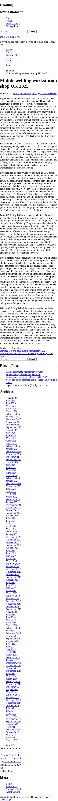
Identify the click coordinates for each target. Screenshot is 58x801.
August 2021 (12, 515)
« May (3, 771)
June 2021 (11, 521)
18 (7, 761)
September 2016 (13, 670)
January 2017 (12, 660)
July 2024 (10, 465)
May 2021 (11, 523)
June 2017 (11, 646)
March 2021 (11, 529)
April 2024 (11, 473)
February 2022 (13, 499)
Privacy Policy (13, 23)
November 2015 (13, 684)
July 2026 (10, 400)
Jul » (10, 771)
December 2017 (13, 633)
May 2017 (11, 649)
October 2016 (12, 668)
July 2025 (10, 432)
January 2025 (12, 448)
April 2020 (11, 558)
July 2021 (10, 518)
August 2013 (12, 724)
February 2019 (13, 596)
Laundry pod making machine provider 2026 (27, 377)
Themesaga (5, 799)
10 (4, 758)
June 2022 (11, 489)
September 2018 (13, 609)
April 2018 (11, 622)
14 (16, 758)
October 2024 (12, 456)
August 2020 (12, 547)
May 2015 (11, 692)
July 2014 (10, 708)
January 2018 (12, 630)
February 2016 (13, 681)
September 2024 (13, 459)
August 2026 (12, 398)
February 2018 (13, 628)
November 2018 (13, 604)
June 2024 (11, 467)
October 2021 (12, 510)
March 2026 (11, 411)
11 (7, 758)
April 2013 (11, 727)
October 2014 (12, 705)
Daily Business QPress (10, 37)
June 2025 (11, 435)
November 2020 (13, 539)
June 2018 (11, 617)
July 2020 (10, 550)
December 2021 (13, 505)
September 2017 (13, 638)
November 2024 (13, 454)
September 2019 (13, 577)
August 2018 (12, 612)
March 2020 (11, 561)
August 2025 (12, 430)
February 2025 (13, 446)
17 (4, 761)
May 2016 (11, 676)
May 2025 (11, 438)
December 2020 (13, 537)
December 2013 (13, 719)
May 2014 (11, 713)
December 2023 (13, 483)
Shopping (16, 348)
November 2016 (13, 665)
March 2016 (11, 679)
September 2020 (13, 545)
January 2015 (12, 697)
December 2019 (13, 569)
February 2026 (13, 414)
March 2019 (11, 593)
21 (16, 761)
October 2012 (12, 732)
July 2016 (10, 673)
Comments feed (13, 789)
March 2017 (11, 654)
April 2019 (11, 590)
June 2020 (11, 553)
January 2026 (12, 416)
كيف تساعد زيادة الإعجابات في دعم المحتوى (27, 385)
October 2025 (12, 424)
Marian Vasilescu (48, 93)
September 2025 (13, 427)
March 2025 (11, 443)
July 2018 (10, 614)
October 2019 (12, 574)
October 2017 (12, 636)
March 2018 (11, 625)
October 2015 (12, 687)
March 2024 (11, 475)
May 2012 (11, 735)
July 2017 (10, 644)
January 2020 (12, 566)
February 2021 (13, 531)
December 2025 (13, 419)
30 (1, 768)
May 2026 (11, 406)
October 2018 (12, 606)
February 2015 (13, 695)
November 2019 (13, 572)
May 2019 (11, 588)
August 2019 (12, 580)
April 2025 (11, 440)
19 (10, 761)
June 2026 (11, 403)
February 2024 (13, 478)
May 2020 (11, 555)
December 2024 (13, 451)
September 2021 (13, 513)
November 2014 (13, 703)
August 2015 (12, 689)
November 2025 (13, 422)
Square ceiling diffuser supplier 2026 (23, 374)
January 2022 (12, 502)
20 (13, 761)
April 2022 (11, 494)
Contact (9, 18)
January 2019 (12, 598)
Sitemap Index (12, 26)
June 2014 (11, 711)
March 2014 (11, 716)
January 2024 (12, 481)
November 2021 (13, 507)
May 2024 (11, 470)
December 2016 (13, 662)
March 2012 (11, 740)
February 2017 (13, 657)
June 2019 (11, 585)
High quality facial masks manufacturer (24, 371)
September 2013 (13, 721)
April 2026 (11, 408)
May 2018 (11, 620)
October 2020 (12, 542)
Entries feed (11, 786)
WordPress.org (13, 792)
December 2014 (13, 700)
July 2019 (10, 582)
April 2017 (11, 652)
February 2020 (13, 563)
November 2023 (13, 486)
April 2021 (11, 526)
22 (19, 761)
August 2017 (12, 641)
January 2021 (12, 534)
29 (19, 765)
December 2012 (13, 729)
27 (13, 765)
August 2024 (12, 462)
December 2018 (13, 601)
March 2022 (11, 497)
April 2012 (11, 737)
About (9, 21)
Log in (9, 784)
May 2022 (11, 491)
